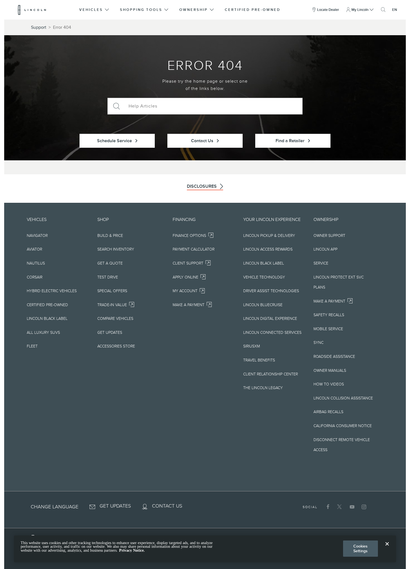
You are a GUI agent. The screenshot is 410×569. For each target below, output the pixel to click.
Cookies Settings (360, 548)
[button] (94, 10)
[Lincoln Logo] (32, 10)
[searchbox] (213, 106)
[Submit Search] (116, 106)
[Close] (387, 548)
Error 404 (62, 27)
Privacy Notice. (132, 550)
